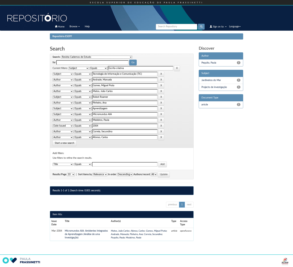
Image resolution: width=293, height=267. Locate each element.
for (54, 62)
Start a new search (64, 143)
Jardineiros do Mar (211, 80)
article (204, 105)
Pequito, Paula (118, 238)
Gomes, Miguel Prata (156, 231)
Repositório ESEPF (62, 36)
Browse (74, 26)
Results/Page (59, 174)
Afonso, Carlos (138, 231)
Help (87, 26)
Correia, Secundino (153, 234)
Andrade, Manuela (120, 234)
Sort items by (85, 174)
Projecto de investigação (214, 87)
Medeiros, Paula (133, 238)
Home (60, 27)
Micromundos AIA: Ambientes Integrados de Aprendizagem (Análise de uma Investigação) (86, 234)
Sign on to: (218, 27)
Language (234, 26)
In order (112, 174)
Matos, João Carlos (120, 231)
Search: (56, 57)
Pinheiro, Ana (136, 234)
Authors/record (141, 174)
